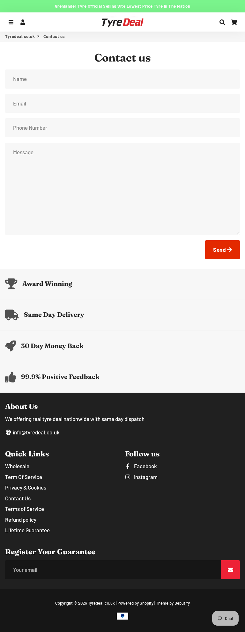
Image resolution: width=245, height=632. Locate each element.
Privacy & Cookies (25, 487)
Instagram (145, 477)
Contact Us (18, 498)
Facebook (145, 466)
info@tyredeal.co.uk (36, 432)
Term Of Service (23, 477)
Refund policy (20, 519)
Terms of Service (24, 508)
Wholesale (17, 466)
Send (220, 249)
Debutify (182, 603)
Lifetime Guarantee (27, 530)
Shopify (146, 603)
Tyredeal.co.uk (20, 36)
